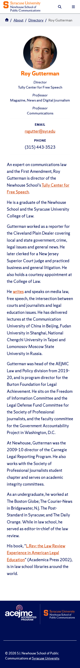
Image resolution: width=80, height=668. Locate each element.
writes (18, 291)
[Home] (22, 6)
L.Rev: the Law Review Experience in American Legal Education (36, 552)
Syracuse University (45, 658)
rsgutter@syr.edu (40, 131)
